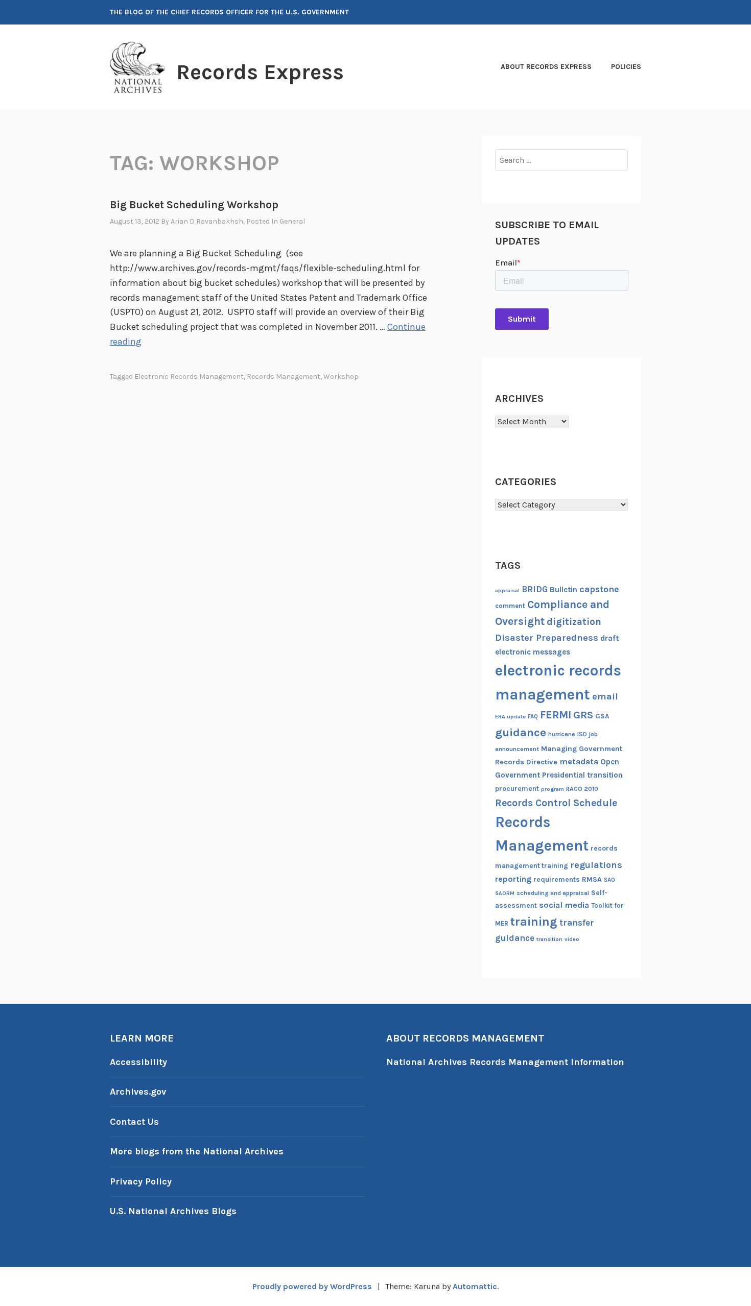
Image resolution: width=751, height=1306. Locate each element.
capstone (599, 589)
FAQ (533, 716)
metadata (578, 761)
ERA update (510, 716)
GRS (583, 715)
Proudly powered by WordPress (312, 1286)
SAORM (504, 893)
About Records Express (546, 66)
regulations (596, 864)
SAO (609, 880)
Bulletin (563, 589)
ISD (582, 734)
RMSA (592, 879)
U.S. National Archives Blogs (173, 1211)
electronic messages (532, 652)
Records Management (283, 376)
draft (609, 638)
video (572, 939)
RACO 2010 (582, 788)
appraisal (507, 590)
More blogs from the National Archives (197, 1151)
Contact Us (134, 1121)
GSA (602, 716)
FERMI (555, 715)
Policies (626, 66)
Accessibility (138, 1062)
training (533, 921)
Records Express (260, 72)
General (292, 221)
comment (510, 606)
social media (564, 905)
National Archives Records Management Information (505, 1062)
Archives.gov (138, 1091)
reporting (513, 879)
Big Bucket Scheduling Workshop (194, 205)
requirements (556, 879)
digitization (574, 621)
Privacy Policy (141, 1181)
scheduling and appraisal (553, 893)
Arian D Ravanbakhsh (207, 221)
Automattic (475, 1286)
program (552, 789)
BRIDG (535, 589)
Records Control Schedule (556, 803)
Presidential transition (582, 775)
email (605, 696)
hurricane (561, 734)
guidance (520, 732)
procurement (517, 788)
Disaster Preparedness (546, 637)
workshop (341, 376)
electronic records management (189, 376)
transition (549, 939)
